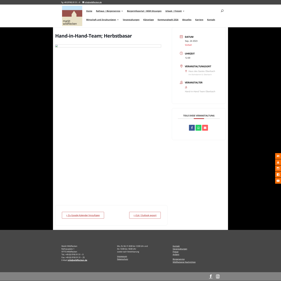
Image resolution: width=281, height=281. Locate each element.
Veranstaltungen (180, 249)
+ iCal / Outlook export (144, 215)
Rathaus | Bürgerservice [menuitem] (108, 11)
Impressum (122, 256)
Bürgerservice (179, 259)
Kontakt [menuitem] (211, 20)
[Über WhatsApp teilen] (198, 128)
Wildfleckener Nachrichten (184, 262)
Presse (175, 251)
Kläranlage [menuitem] (148, 20)
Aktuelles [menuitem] (186, 20)
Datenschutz (122, 259)
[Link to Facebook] (211, 276)
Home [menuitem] (89, 11)
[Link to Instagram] (218, 276)
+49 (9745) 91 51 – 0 (72, 2)
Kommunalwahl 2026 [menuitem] (168, 20)
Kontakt (176, 246)
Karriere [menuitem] (199, 20)
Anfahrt (176, 254)
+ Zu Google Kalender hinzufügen (83, 215)
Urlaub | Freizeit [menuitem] (173, 11)
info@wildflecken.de (77, 260)
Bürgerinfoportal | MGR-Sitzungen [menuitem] (144, 11)
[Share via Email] (205, 128)
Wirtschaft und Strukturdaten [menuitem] (101, 20)
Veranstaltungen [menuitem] (131, 20)
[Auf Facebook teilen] (192, 128)
